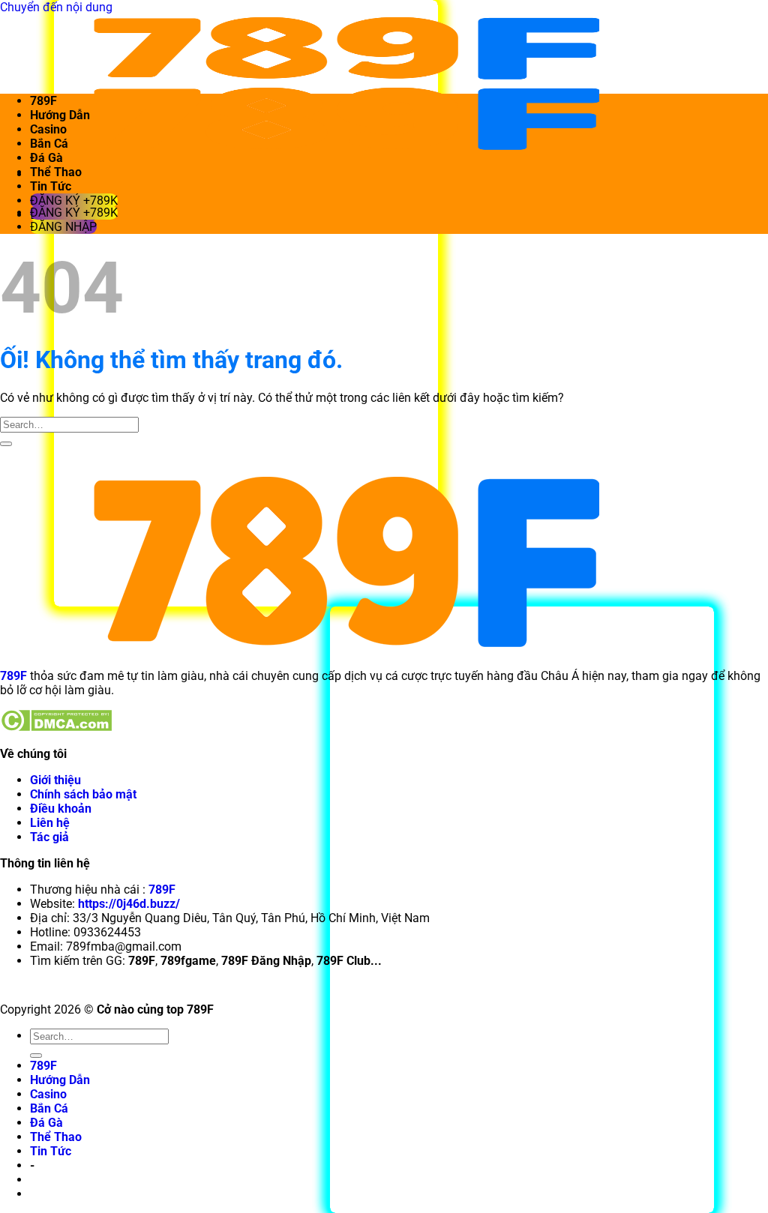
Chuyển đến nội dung (56, 7)
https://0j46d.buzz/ (129, 904)
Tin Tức (50, 186)
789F (43, 101)
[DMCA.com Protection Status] (56, 727)
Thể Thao (56, 172)
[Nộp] (6, 444)
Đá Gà (46, 158)
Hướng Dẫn (60, 115)
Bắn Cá (49, 143)
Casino (48, 129)
